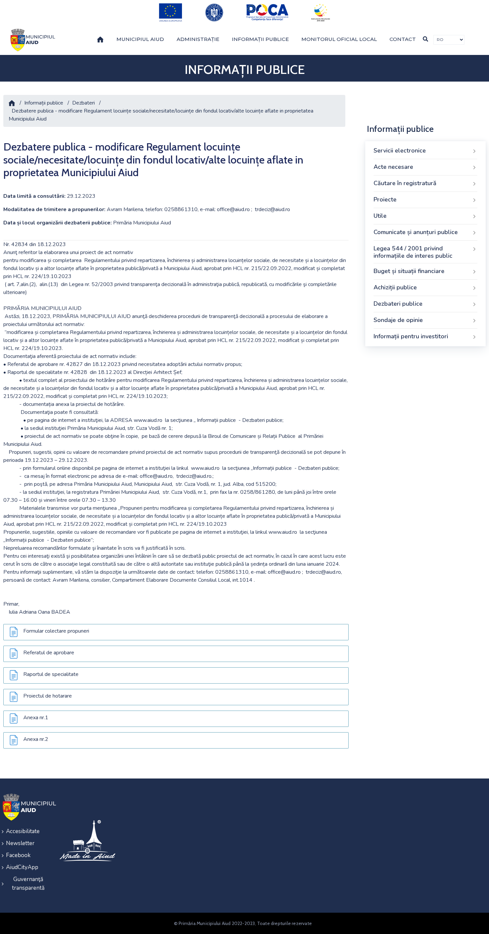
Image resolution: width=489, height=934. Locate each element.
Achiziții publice (395, 287)
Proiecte (385, 199)
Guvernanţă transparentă (28, 883)
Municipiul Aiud (140, 39)
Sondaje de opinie (398, 320)
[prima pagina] (31, 40)
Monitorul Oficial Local (339, 39)
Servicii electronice (400, 151)
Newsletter (20, 843)
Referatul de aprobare (48, 652)
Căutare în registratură (405, 183)
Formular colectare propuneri (56, 631)
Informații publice (260, 39)
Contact (403, 39)
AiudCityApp (22, 867)
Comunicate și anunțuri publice (416, 232)
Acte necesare (393, 167)
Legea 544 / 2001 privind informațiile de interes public (413, 252)
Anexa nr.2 (35, 739)
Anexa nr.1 (35, 717)
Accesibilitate (23, 831)
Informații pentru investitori (411, 336)
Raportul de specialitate (51, 674)
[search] (425, 39)
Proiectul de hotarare (47, 696)
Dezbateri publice (398, 304)
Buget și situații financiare (409, 271)
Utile (380, 216)
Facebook (18, 855)
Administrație (198, 39)
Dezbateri (83, 103)
